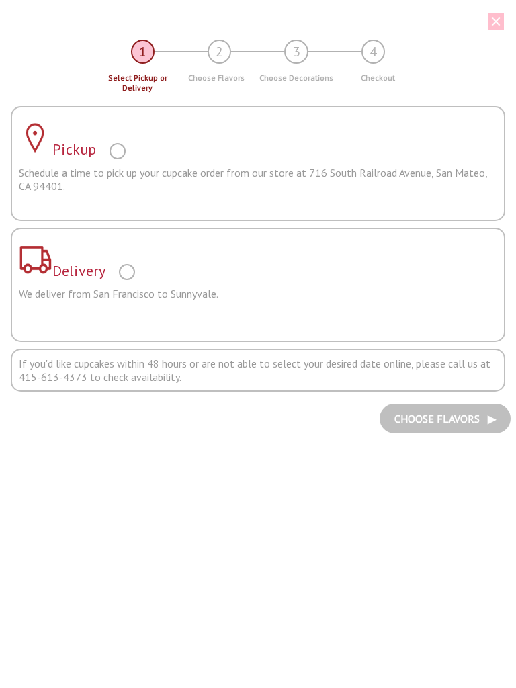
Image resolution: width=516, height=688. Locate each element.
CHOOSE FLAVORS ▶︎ (445, 418)
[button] (253, 21)
